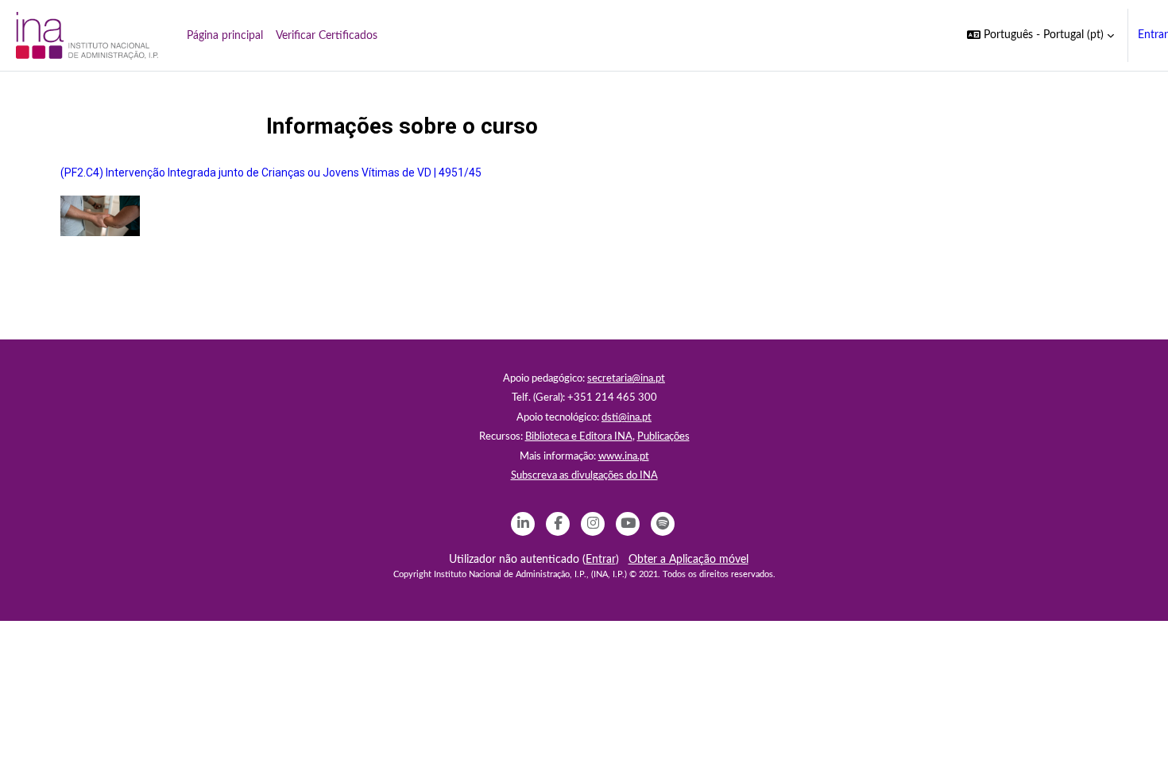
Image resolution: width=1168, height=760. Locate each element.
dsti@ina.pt (626, 418)
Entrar (1153, 35)
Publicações (663, 437)
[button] (1040, 35)
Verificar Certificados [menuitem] (326, 35)
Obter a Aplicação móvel (688, 559)
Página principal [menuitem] (225, 35)
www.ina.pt (623, 457)
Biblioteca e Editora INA (578, 437)
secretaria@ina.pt (626, 379)
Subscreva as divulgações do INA (584, 476)
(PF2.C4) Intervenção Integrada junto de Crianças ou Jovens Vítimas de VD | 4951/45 (271, 172)
